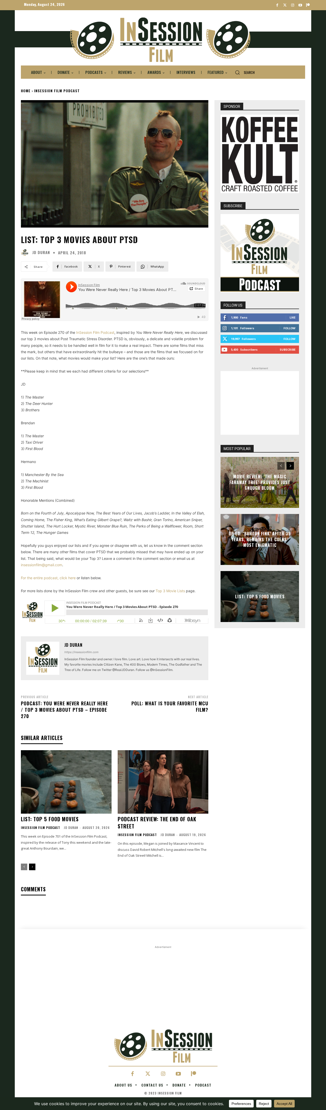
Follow (289, 328)
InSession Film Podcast (57, 90)
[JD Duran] (26, 252)
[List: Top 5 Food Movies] (66, 782)
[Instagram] (292, 5)
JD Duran (41, 252)
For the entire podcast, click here (48, 578)
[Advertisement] (260, 403)
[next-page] (32, 867)
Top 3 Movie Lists (170, 591)
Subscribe (287, 349)
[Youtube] (300, 5)
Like (292, 317)
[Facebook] (277, 5)
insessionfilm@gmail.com (41, 565)
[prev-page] (24, 867)
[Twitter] (284, 5)
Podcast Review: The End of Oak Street (157, 822)
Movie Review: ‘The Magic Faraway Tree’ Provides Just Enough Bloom (259, 482)
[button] (243, 72)
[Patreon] (307, 5)
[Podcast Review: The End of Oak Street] (163, 782)
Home (26, 90)
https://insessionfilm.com (81, 652)
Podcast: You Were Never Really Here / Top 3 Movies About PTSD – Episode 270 (64, 709)
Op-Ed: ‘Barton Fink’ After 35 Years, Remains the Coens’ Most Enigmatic (260, 539)
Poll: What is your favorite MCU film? (169, 706)
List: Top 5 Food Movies (50, 819)
